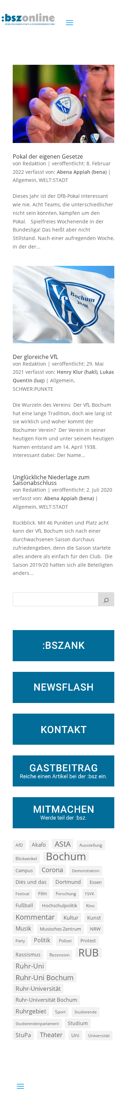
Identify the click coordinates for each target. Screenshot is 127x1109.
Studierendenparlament (37, 1023)
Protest (88, 941)
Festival (22, 893)
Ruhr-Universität (38, 988)
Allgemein (24, 180)
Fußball (24, 905)
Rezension (59, 954)
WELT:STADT (53, 180)
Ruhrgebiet (31, 1011)
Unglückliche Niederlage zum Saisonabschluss (51, 480)
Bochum (66, 857)
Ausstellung (90, 845)
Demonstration (85, 870)
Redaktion (34, 163)
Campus (24, 870)
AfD (19, 845)
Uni (75, 1035)
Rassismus (28, 954)
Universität (99, 1035)
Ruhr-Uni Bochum (45, 977)
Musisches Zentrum (60, 929)
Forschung (66, 894)
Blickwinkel (26, 858)
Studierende (85, 1011)
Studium (78, 1023)
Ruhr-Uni (30, 966)
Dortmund (68, 881)
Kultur (71, 917)
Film (42, 893)
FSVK (89, 893)
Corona (52, 869)
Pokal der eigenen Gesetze (48, 156)
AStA (63, 844)
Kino (90, 905)
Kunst (94, 917)
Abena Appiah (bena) (82, 171)
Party (20, 940)
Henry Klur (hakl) (77, 371)
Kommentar (35, 917)
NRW (95, 929)
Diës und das (31, 882)
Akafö (39, 844)
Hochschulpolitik (59, 905)
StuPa (23, 1035)
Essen (96, 882)
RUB (88, 952)
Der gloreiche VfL (35, 357)
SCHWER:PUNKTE (33, 388)
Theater (51, 1034)
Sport (60, 1012)
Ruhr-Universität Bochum (46, 1000)
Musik (23, 928)
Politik (42, 940)
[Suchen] (106, 599)
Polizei (65, 940)
